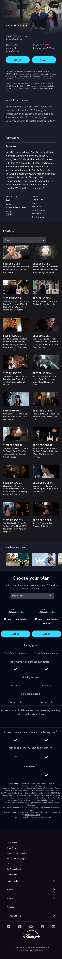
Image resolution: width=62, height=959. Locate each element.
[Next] (57, 559)
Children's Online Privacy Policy (17, 853)
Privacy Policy (11, 848)
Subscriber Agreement (14, 864)
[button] (31, 881)
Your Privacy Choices (14, 869)
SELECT (17, 60)
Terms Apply (13, 783)
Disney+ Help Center (32, 815)
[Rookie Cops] (44, 559)
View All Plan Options (17, 100)
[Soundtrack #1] (17, 559)
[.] (8, 926)
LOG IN (54, 5)
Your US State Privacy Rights (16, 859)
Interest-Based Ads (13, 874)
